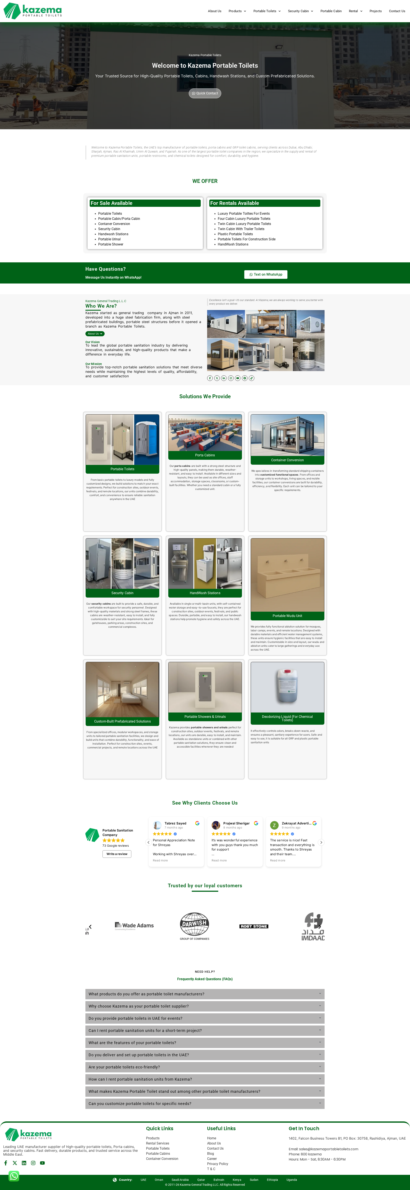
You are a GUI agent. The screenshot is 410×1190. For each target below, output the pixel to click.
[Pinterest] (244, 378)
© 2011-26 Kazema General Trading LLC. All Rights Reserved (205, 1184)
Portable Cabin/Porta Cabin (119, 219)
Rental (353, 11)
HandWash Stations (233, 244)
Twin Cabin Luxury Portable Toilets (244, 224)
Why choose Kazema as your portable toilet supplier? (139, 1006)
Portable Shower (110, 244)
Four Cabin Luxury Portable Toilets (244, 219)
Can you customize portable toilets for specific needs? (140, 1103)
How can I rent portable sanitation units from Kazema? (140, 1079)
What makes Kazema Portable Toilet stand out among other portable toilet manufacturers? (175, 1091)
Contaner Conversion (114, 224)
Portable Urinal (110, 239)
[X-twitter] (217, 378)
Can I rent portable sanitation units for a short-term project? (145, 1030)
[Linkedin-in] (224, 378)
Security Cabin (298, 11)
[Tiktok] (251, 378)
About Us (214, 11)
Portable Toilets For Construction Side (246, 239)
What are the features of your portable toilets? (132, 1042)
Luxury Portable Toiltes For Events (244, 214)
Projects (376, 11)
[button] (321, 842)
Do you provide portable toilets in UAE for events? (136, 1018)
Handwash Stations (113, 234)
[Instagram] (231, 378)
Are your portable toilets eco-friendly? (124, 1067)
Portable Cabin (331, 11)
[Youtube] (237, 378)
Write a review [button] (117, 854)
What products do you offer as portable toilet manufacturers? (147, 994)
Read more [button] (160, 860)
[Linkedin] (24, 1163)
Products (235, 11)
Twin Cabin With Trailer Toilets (241, 229)
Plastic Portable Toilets (235, 234)
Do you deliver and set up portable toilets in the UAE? (139, 1055)
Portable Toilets (265, 11)
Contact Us (397, 11)
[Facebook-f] (210, 378)
